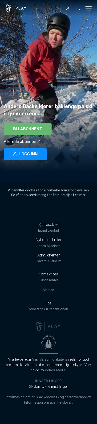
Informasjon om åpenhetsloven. (48, 403)
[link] (16, 8)
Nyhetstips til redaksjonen (48, 309)
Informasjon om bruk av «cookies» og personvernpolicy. (48, 397)
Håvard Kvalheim (48, 261)
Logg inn (28, 154)
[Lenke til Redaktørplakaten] (48, 342)
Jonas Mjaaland (48, 246)
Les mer (79, 195)
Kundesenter (48, 280)
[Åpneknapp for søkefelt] (78, 8)
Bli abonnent (27, 129)
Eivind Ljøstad (48, 231)
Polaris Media (55, 370)
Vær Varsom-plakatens (49, 360)
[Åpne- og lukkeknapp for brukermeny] (68, 8)
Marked (48, 290)
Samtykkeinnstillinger (51, 386)
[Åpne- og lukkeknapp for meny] (88, 8)
